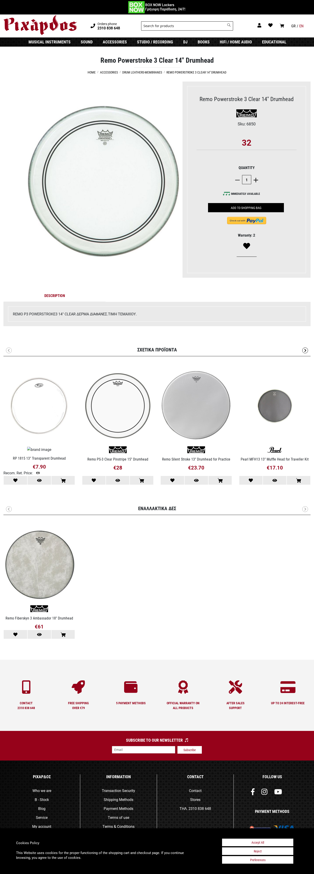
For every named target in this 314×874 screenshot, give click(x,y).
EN (301, 25)
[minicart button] (282, 25)
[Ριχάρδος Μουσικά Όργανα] (40, 25)
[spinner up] (254, 180)
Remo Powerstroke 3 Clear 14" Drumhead (196, 72)
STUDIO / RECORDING (155, 42)
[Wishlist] (246, 246)
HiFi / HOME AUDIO (236, 42)
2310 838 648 (199, 808)
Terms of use (118, 817)
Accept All (257, 842)
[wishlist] (270, 25)
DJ (185, 42)
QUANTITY (247, 167)
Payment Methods (118, 808)
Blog (42, 808)
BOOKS (204, 42)
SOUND (87, 42)
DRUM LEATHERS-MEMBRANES (142, 72)
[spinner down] (238, 180)
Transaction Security (118, 790)
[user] (259, 25)
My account (41, 826)
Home (92, 72)
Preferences (257, 860)
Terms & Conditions (118, 826)
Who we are (41, 790)
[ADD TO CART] (63, 480)
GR (293, 25)
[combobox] (187, 26)
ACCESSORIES (115, 42)
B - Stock (42, 799)
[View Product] (39, 480)
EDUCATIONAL (274, 42)
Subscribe (189, 750)
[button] (305, 350)
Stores (195, 799)
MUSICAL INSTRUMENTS (50, 42)
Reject (258, 851)
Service (42, 817)
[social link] (252, 792)
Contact (195, 790)
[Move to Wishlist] (15, 480)
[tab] (54, 296)
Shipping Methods (118, 799)
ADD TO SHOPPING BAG (246, 208)
